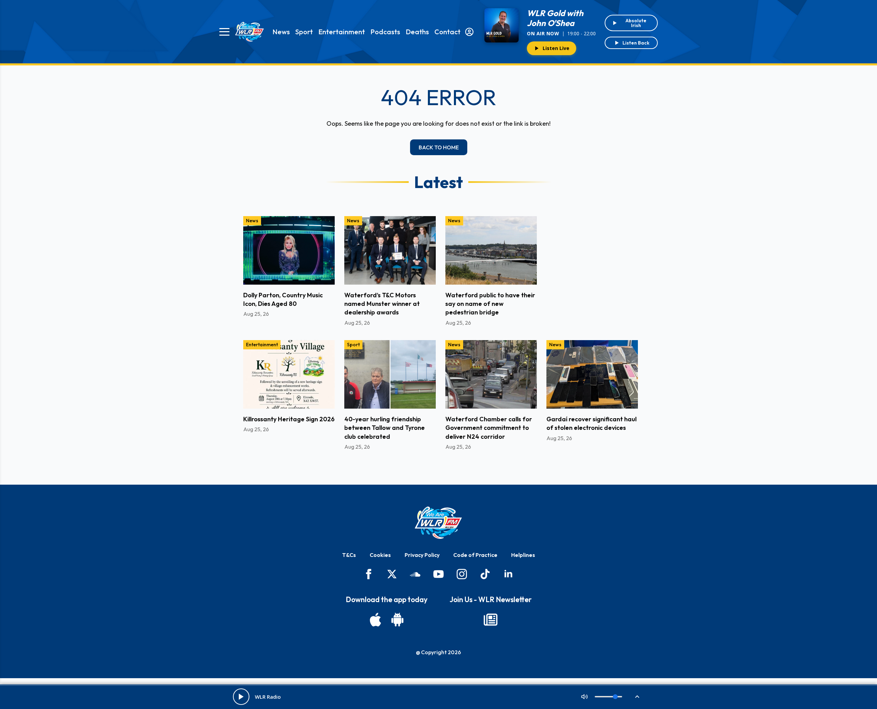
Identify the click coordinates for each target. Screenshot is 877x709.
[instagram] (461, 574)
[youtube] (438, 574)
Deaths (417, 31)
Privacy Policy (422, 554)
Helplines (523, 554)
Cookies (380, 554)
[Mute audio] (584, 696)
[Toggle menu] (224, 32)
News (281, 31)
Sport (304, 31)
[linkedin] (508, 574)
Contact (447, 31)
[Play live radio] (241, 696)
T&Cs (349, 554)
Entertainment (341, 31)
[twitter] (392, 574)
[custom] (415, 574)
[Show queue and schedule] (637, 697)
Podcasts (385, 31)
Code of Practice (475, 554)
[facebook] (368, 574)
